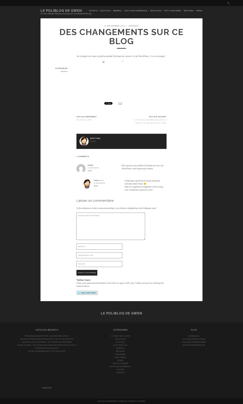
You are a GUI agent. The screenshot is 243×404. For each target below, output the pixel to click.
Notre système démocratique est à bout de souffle (47, 339)
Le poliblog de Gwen (61, 11)
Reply (90, 171)
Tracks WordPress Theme (110, 401)
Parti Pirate (120, 357)
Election (105, 11)
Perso (199, 11)
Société (93, 11)
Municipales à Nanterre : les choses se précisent (47, 342)
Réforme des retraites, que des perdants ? (47, 336)
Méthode (188, 11)
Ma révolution (84, 120)
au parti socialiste (120, 336)
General (117, 11)
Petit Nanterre (172, 11)
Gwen (93, 141)
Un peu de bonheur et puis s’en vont (47, 351)
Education (155, 11)
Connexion (193, 336)
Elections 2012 (120, 345)
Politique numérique (136, 11)
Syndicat (120, 373)
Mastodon (47, 388)
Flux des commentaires (194, 342)
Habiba (90, 165)
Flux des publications (194, 339)
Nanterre (120, 354)
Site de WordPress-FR (194, 345)
